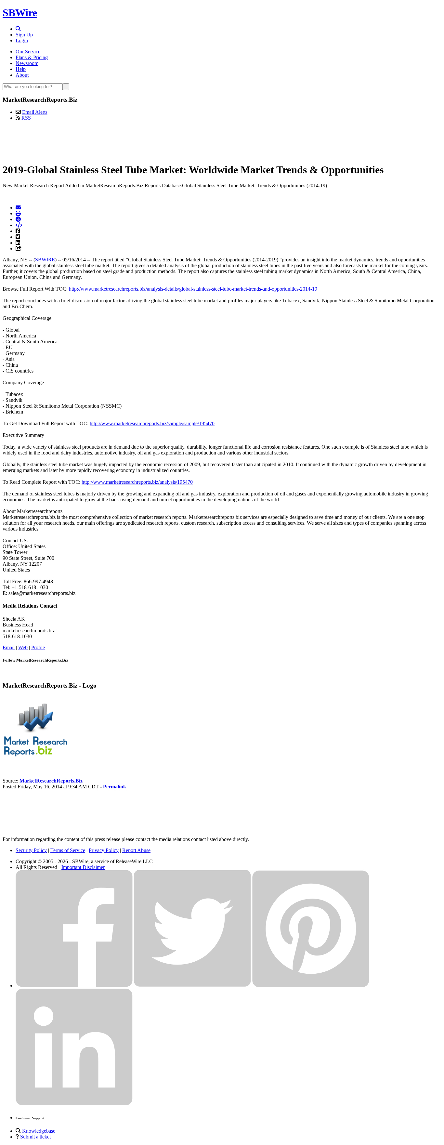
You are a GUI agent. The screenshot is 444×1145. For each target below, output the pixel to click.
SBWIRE (45, 259)
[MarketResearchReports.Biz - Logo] (35, 758)
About (22, 75)
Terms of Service (67, 850)
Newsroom (27, 63)
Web (23, 647)
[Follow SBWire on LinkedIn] (74, 1104)
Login (22, 40)
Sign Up (24, 34)
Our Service (28, 51)
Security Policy (31, 850)
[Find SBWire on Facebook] (74, 985)
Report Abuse (136, 850)
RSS (26, 118)
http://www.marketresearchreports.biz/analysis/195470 (137, 482)
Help (21, 69)
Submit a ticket (35, 1136)
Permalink (114, 786)
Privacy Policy (104, 850)
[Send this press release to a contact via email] (18, 207)
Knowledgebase (38, 1131)
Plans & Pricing (32, 57)
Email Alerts (34, 112)
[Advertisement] (222, 140)
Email (9, 647)
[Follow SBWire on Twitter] (192, 985)
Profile (38, 647)
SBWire (20, 13)
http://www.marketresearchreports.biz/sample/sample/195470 (152, 423)
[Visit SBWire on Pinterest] (310, 985)
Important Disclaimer (83, 867)
